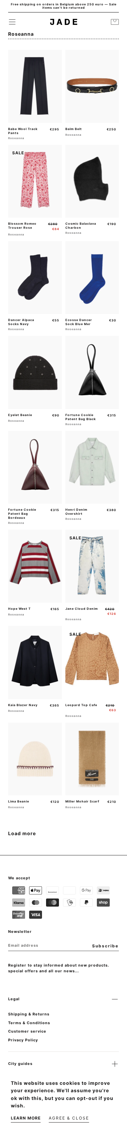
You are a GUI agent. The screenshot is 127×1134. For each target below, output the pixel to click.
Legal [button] (14, 999)
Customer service (27, 1031)
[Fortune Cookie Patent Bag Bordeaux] (35, 467)
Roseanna (16, 138)
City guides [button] (20, 1063)
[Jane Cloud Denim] (92, 566)
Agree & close (69, 1118)
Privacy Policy (23, 1040)
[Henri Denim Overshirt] (92, 467)
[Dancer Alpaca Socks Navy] (35, 277)
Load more (22, 833)
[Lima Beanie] (35, 759)
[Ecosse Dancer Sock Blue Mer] (92, 277)
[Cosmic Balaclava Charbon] (92, 181)
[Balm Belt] (92, 86)
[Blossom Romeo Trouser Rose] (35, 181)
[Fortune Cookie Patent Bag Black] (92, 372)
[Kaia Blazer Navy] (35, 662)
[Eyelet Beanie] (35, 372)
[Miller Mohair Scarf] (92, 759)
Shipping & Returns (28, 1014)
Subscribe (105, 945)
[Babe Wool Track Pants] (35, 86)
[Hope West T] (35, 566)
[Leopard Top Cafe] (92, 662)
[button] (12, 22)
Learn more (26, 1118)
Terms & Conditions (29, 1022)
